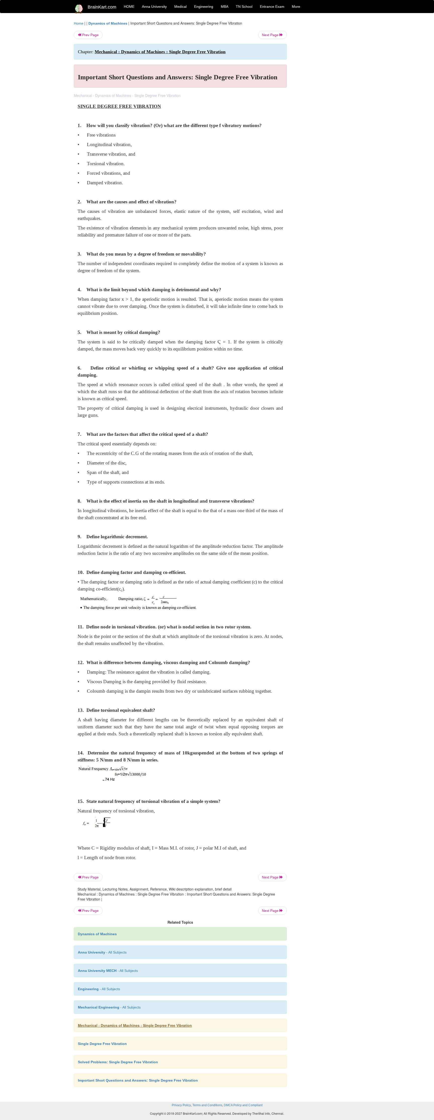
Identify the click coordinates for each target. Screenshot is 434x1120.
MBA (224, 7)
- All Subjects (102, 952)
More (296, 7)
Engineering (203, 7)
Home (78, 23)
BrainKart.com (102, 7)
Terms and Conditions (207, 1105)
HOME (129, 7)
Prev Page (90, 35)
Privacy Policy (181, 1105)
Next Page (271, 35)
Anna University (154, 7)
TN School (244, 7)
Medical (180, 7)
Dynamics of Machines (107, 23)
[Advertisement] (327, 96)
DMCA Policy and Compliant (243, 1105)
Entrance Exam (272, 7)
